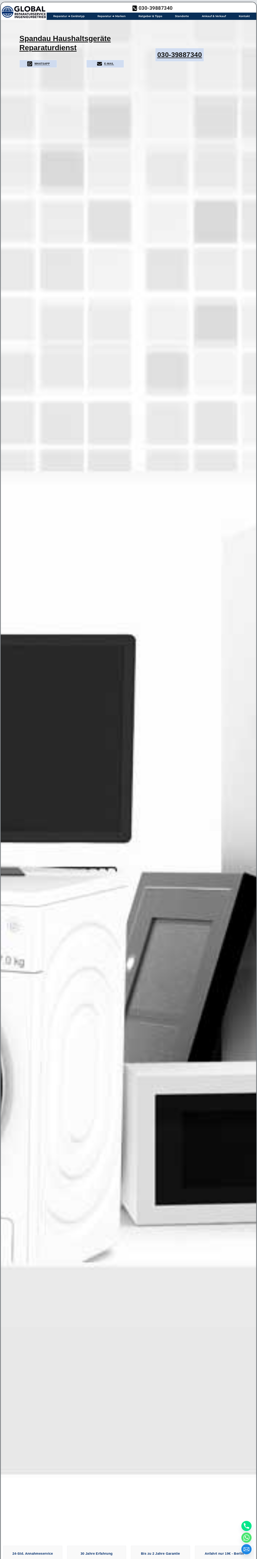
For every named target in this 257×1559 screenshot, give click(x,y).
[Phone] (246, 1526)
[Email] (246, 1549)
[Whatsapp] (246, 1538)
